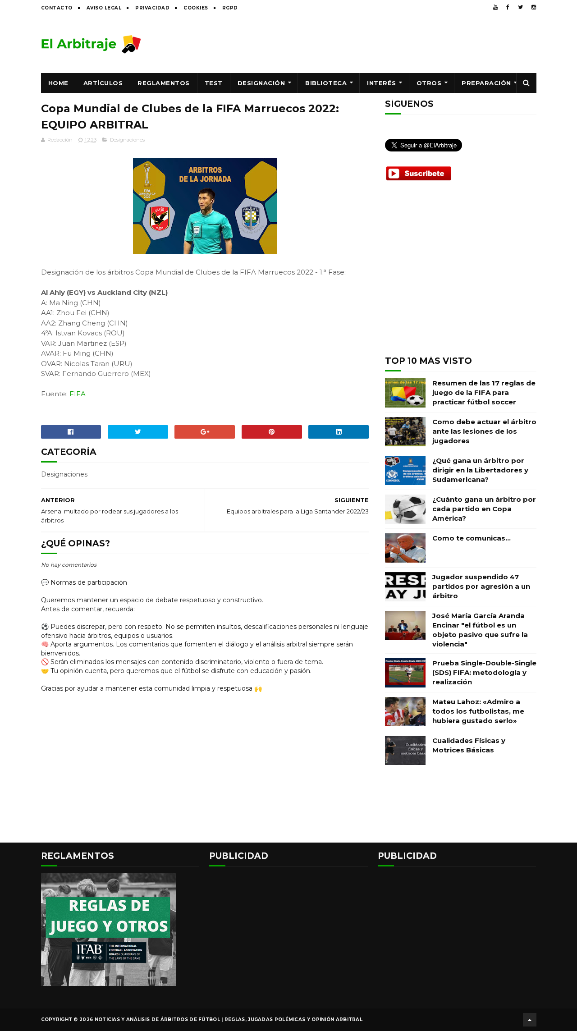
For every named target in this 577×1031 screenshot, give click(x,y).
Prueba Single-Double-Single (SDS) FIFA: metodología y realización (484, 672)
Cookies (195, 8)
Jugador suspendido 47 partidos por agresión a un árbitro (481, 586)
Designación (261, 83)
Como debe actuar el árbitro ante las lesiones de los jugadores (484, 431)
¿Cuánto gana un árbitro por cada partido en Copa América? (484, 508)
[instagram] (533, 7)
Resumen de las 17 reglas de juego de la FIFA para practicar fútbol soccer (484, 392)
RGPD (230, 8)
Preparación (486, 83)
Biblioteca (326, 83)
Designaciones (127, 140)
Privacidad (152, 8)
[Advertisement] (372, 43)
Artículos (103, 83)
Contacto (57, 8)
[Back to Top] (529, 1019)
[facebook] (508, 7)
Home (58, 83)
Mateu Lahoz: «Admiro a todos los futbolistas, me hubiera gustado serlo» (478, 711)
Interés (381, 83)
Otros (429, 83)
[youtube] (495, 7)
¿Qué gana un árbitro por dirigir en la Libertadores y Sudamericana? (480, 470)
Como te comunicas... (471, 538)
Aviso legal (104, 8)
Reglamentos (163, 83)
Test (214, 83)
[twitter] (520, 7)
